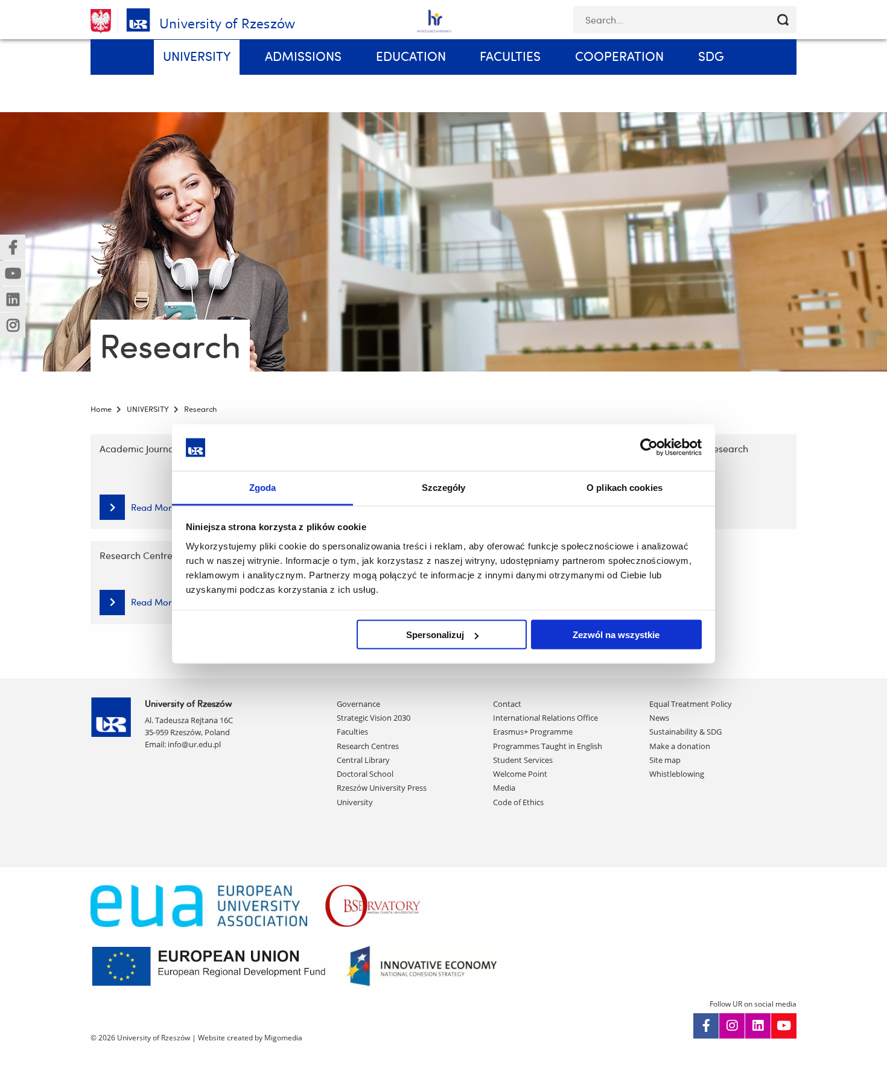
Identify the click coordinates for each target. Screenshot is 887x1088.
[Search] (782, 19)
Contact (507, 703)
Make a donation (679, 746)
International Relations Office (545, 717)
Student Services (523, 759)
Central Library (363, 759)
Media (504, 787)
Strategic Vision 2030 (373, 717)
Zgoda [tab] (262, 487)
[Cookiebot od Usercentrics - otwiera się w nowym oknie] (649, 447)
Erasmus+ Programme (533, 731)
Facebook (706, 1026)
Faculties (352, 731)
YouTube (783, 1026)
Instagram (732, 1026)
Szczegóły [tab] (444, 487)
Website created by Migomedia (250, 1038)
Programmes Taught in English (547, 746)
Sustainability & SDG (685, 731)
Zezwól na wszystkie (616, 635)
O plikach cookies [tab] (625, 487)
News (659, 717)
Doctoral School (365, 773)
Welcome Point (520, 773)
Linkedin (758, 1026)
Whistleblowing (676, 773)
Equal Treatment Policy (690, 703)
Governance (358, 703)
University (355, 802)
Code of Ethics (518, 802)
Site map (665, 759)
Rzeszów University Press (382, 787)
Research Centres (368, 746)
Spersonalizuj (435, 635)
